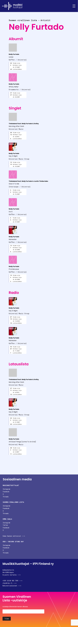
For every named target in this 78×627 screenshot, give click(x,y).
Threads (6, 497)
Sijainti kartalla (9, 575)
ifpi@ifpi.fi (7, 583)
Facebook (6, 492)
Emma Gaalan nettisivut (12, 536)
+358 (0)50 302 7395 (10, 581)
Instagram (6, 489)
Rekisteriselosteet (10, 586)
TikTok (5, 525)
